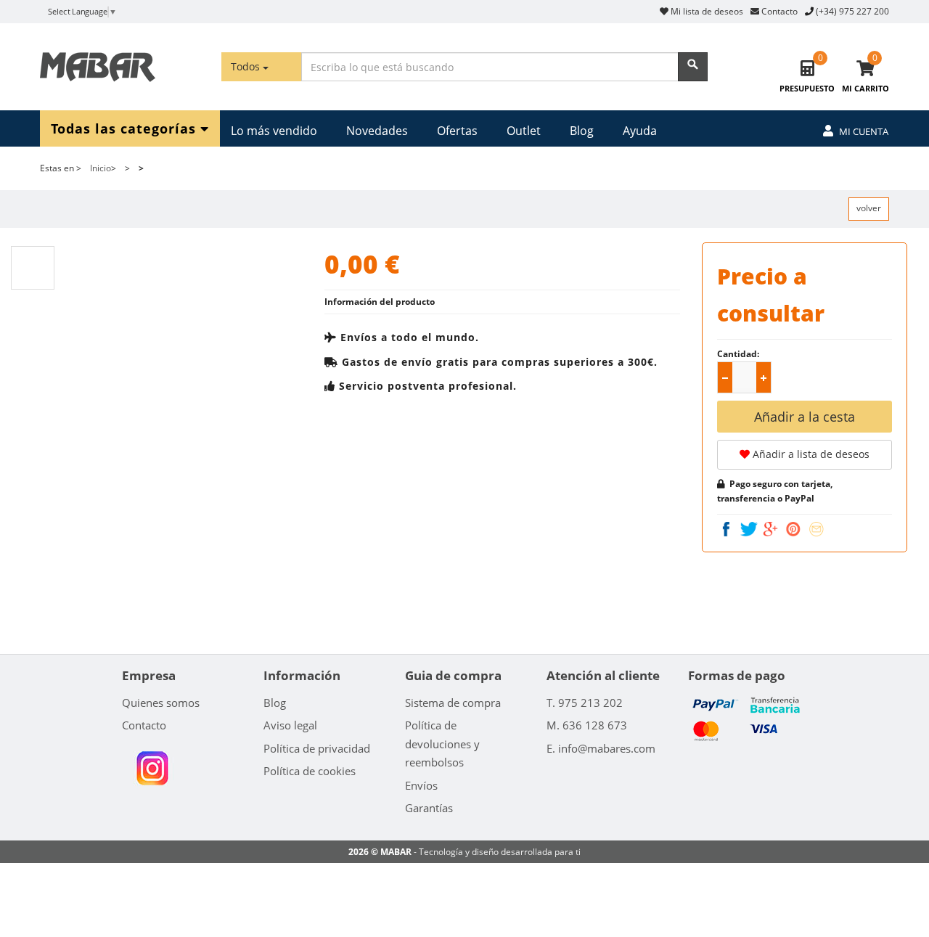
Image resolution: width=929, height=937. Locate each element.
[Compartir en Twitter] (750, 529)
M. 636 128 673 (587, 725)
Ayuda (640, 131)
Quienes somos (161, 702)
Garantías (429, 808)
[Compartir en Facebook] (727, 529)
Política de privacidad (316, 748)
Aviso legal (290, 725)
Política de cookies (309, 771)
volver (868, 208)
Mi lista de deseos (705, 11)
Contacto (778, 11)
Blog (582, 131)
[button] (763, 377)
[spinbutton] (746, 378)
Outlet (524, 131)
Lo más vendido (274, 131)
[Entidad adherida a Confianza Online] (152, 768)
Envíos (421, 785)
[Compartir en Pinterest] (795, 529)
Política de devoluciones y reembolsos (442, 743)
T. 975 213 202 (585, 702)
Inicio (100, 168)
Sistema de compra (453, 702)
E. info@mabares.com (601, 748)
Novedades (377, 131)
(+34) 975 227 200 (852, 11)
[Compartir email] (816, 529)
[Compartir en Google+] (771, 529)
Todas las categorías (125, 128)
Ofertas (457, 131)
